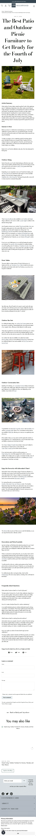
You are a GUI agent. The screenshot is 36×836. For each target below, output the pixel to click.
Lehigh (31, 219)
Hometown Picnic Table (17, 265)
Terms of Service (5, 704)
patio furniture (29, 457)
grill (2, 166)
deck (14, 428)
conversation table (9, 430)
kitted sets (11, 432)
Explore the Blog (7, 770)
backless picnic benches (7, 231)
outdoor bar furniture (21, 323)
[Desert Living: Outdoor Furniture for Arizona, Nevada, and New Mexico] (18, 742)
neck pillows (4, 559)
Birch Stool (26, 341)
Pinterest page (5, 575)
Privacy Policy (28, 702)
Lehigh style (23, 235)
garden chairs (14, 244)
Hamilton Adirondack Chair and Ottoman (11, 484)
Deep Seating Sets (6, 454)
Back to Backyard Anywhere (19, 712)
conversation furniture (20, 386)
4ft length (27, 237)
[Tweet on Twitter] (7, 793)
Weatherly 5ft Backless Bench (23, 233)
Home (3, 11)
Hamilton (25, 219)
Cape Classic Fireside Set (7, 448)
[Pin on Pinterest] (11, 793)
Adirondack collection (19, 478)
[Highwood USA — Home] (20, 5)
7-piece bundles (8, 219)
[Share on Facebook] (3, 793)
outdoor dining (20, 166)
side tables (29, 428)
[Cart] (9, 6)
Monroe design (5, 339)
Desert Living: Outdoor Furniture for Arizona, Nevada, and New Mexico (17, 764)
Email (3, 672)
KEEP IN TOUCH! (10, 809)
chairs (30, 226)
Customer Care (10, 798)
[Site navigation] (34, 6)
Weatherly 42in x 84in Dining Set (9, 177)
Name (3, 664)
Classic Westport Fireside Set (10, 445)
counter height (23, 221)
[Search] (2, 6)
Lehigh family (24, 339)
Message (3, 680)
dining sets (6, 173)
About (5, 803)
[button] (3, 833)
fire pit (15, 391)
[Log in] (6, 6)
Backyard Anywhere (8, 11)
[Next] (32, 747)
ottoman (6, 531)
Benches (22, 226)
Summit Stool (5, 343)
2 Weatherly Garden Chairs (25, 246)
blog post (24, 476)
